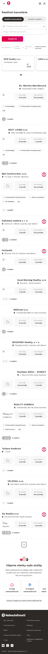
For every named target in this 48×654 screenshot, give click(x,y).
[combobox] (22, 26)
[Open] (43, 26)
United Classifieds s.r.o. (19, 651)
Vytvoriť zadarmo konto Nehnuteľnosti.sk (24, 600)
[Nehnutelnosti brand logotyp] (4, 3)
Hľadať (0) (12, 39)
